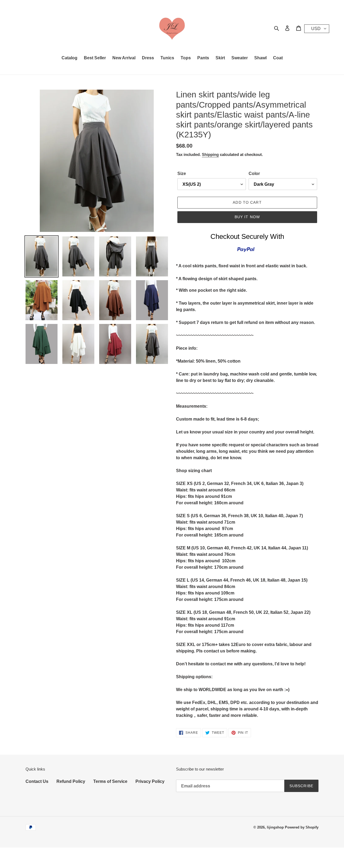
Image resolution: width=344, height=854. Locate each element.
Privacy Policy (149, 781)
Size (181, 173)
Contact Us (37, 781)
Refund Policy (70, 781)
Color (254, 173)
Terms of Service (110, 781)
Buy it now (247, 217)
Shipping (210, 154)
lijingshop (275, 827)
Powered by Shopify (301, 827)
